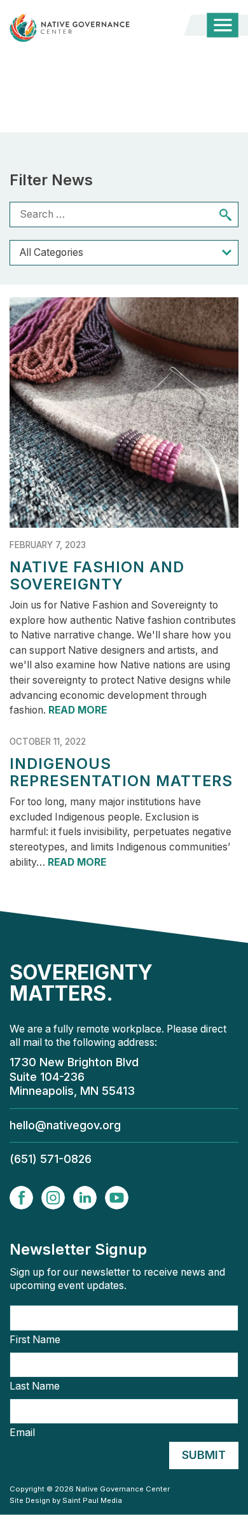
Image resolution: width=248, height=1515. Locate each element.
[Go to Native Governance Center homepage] (83, 27)
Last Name (35, 1386)
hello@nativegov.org (65, 1125)
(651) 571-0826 (51, 1159)
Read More (77, 710)
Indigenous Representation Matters (121, 772)
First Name (35, 1340)
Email (22, 1433)
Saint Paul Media (92, 1500)
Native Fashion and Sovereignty (97, 575)
